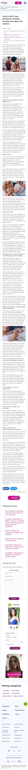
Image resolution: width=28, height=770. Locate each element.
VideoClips (5, 714)
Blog (16, 706)
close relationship (8, 157)
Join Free (14, 498)
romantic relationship (14, 394)
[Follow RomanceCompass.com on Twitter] (14, 750)
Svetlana (16, 604)
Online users (10, 644)
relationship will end (7, 401)
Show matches (15, 648)
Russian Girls (17, 738)
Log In (17, 714)
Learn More (7, 768)
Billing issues (5, 741)
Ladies (4, 710)
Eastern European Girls (19, 731)
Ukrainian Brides (7, 696)
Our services (5, 727)
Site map (16, 727)
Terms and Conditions (5, 731)
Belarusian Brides (18, 696)
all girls (4, 348)
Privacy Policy (6, 735)
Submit (14, 598)
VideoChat (5, 706)
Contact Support (18, 724)
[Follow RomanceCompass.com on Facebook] (9, 750)
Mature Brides (15, 690)
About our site (6, 724)
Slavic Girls (17, 741)
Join (18, 3)
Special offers (19, 710)
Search (4, 718)
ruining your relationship (15, 356)
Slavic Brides (6, 693)
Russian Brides (16, 693)
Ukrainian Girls (18, 735)
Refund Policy (6, 738)
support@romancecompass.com (14, 757)
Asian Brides (6, 690)
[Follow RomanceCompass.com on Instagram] (19, 750)
